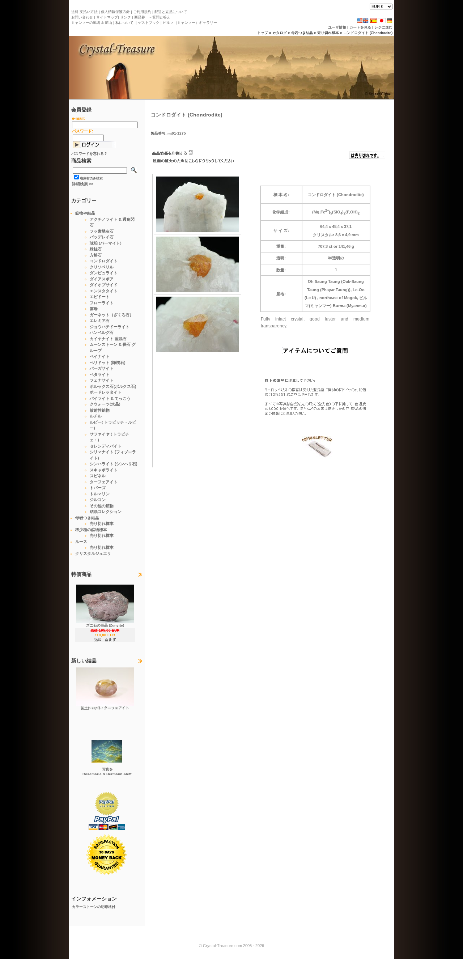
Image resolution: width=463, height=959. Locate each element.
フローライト (102, 303)
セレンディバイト (106, 446)
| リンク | (125, 17)
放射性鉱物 (100, 410)
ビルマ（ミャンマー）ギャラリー (190, 23)
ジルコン (98, 499)
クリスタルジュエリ (93, 553)
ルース (81, 541)
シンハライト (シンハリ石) (113, 464)
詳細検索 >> (82, 184)
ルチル (96, 416)
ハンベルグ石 (102, 332)
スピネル (98, 476)
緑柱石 (96, 249)
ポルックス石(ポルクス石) (113, 386)
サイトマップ (106, 17)
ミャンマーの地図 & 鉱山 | (92, 23)
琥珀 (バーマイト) (106, 243)
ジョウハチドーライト (109, 326)
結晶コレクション (106, 511)
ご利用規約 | (142, 12)
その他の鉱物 (102, 506)
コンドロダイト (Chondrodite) (367, 33)
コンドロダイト (104, 261)
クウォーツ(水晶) (105, 404)
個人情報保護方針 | (116, 12)
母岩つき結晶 (302, 33)
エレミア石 (100, 320)
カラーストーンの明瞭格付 (93, 907)
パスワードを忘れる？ (89, 154)
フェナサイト (102, 380)
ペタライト (100, 374)
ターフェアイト (104, 482)
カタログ (279, 33)
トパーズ (98, 487)
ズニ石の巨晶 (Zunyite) (105, 625)
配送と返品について (170, 12)
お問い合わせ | (83, 17)
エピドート (100, 296)
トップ (262, 33)
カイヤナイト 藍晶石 (108, 338)
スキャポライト (104, 470)
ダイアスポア (102, 279)
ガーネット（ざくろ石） (111, 315)
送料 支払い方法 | (85, 12)
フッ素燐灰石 (102, 231)
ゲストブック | (149, 23)
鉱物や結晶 (85, 213)
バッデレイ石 (102, 237)
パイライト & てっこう (110, 398)
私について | (125, 23)
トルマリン (100, 494)
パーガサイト (102, 368)
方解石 (96, 255)
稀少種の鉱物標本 (91, 529)
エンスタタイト (104, 291)
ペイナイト (100, 356)
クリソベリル (102, 267)
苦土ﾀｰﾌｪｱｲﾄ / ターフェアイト (105, 708)
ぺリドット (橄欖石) (108, 362)
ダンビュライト (104, 273)
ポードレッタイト (106, 392)
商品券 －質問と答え (151, 17)
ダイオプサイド (104, 285)
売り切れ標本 (328, 33)
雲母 (94, 308)
